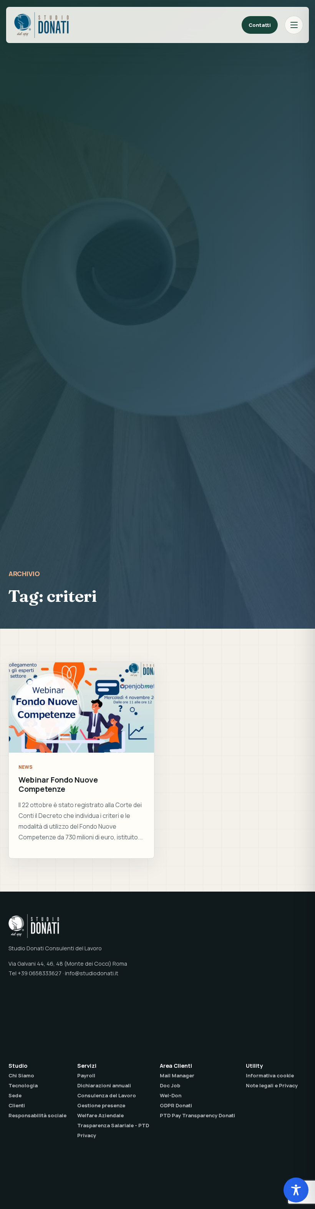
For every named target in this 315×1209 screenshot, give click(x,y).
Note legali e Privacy (272, 1085)
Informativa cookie (270, 1075)
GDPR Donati (176, 1105)
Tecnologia (23, 1085)
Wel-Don (170, 1095)
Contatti (260, 24)
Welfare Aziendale (100, 1115)
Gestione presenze (101, 1105)
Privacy (86, 1135)
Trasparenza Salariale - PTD (113, 1125)
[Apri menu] (294, 25)
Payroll (86, 1075)
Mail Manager (177, 1075)
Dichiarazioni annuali (104, 1085)
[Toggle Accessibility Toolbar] (296, 1190)
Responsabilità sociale (37, 1115)
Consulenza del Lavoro (106, 1095)
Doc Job (170, 1085)
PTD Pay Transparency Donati (197, 1115)
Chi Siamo (21, 1075)
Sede (15, 1095)
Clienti (16, 1105)
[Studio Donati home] (41, 25)
